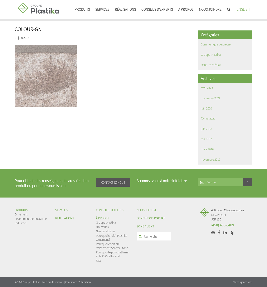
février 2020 (208, 119)
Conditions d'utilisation (78, 282)
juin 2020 (206, 108)
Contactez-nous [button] (113, 182)
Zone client (145, 226)
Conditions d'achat (151, 218)
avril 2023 (207, 88)
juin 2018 (206, 129)
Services (102, 9)
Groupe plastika (106, 222)
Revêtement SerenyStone (31, 219)
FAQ (98, 261)
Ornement (21, 214)
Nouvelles (102, 227)
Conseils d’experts (157, 9)
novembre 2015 (210, 159)
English (243, 9)
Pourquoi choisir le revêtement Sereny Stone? (112, 246)
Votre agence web (242, 282)
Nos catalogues (105, 231)
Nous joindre (210, 9)
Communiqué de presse (215, 44)
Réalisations (125, 9)
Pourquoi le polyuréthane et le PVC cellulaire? (112, 254)
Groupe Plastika (211, 55)
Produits (82, 9)
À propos (186, 9)
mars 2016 (207, 149)
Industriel (21, 223)
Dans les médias (211, 65)
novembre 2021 (210, 98)
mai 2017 (206, 139)
